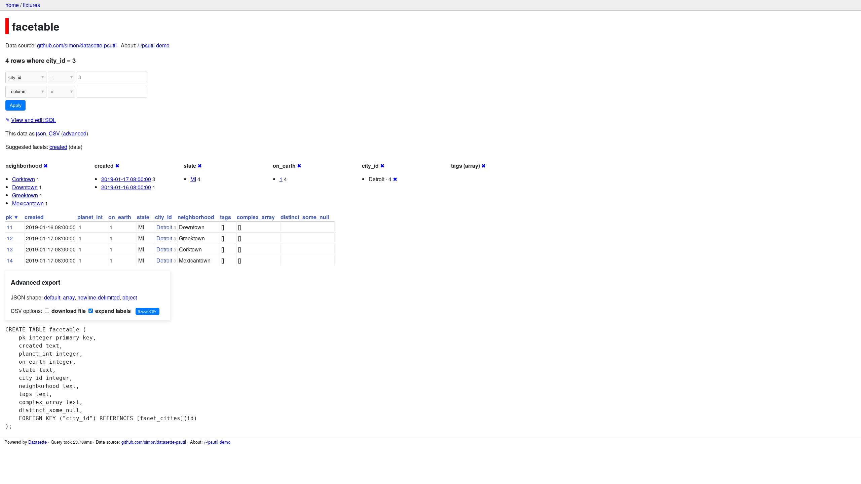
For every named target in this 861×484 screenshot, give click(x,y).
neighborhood (196, 217)
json (41, 133)
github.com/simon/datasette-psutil (77, 45)
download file (68, 311)
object (129, 297)
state (143, 217)
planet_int (90, 217)
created (58, 147)
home (12, 5)
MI (193, 179)
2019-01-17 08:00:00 (126, 179)
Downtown (25, 187)
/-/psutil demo (154, 45)
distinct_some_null (304, 217)
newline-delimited (98, 297)
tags (225, 217)
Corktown (23, 179)
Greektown (25, 195)
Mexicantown (28, 203)
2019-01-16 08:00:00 (126, 187)
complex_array (256, 217)
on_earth (119, 217)
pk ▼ (12, 217)
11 (10, 227)
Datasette (37, 442)
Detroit (164, 227)
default (52, 297)
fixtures (31, 5)
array (69, 297)
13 (10, 249)
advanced (74, 133)
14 (10, 260)
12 (10, 238)
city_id (163, 217)
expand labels (112, 311)
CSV (54, 133)
